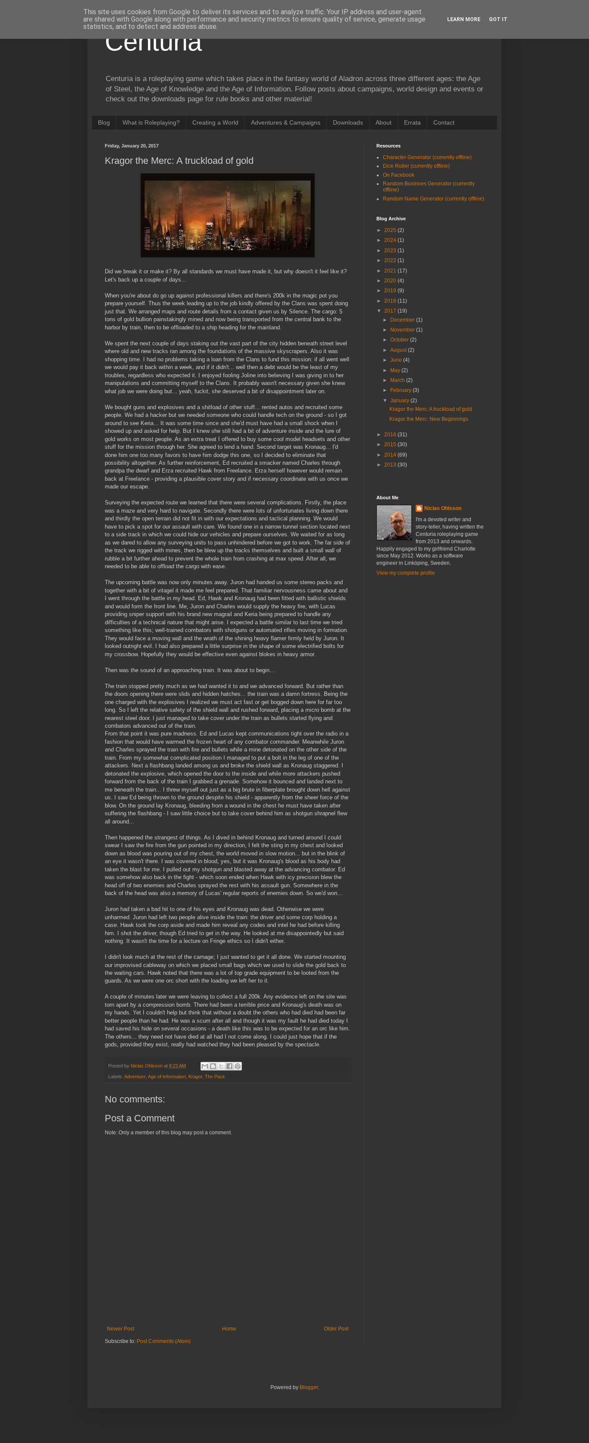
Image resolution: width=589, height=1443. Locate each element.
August (399, 350)
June (396, 360)
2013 (391, 465)
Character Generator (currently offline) (427, 157)
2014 (391, 455)
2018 (391, 301)
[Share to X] (221, 1066)
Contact (443, 122)
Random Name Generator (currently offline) (433, 199)
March (398, 380)
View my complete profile (405, 573)
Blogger (309, 1387)
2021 (391, 271)
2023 (391, 250)
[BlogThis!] (213, 1066)
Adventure (135, 1076)
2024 (391, 240)
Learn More (463, 19)
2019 (391, 291)
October (400, 340)
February (401, 390)
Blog (104, 122)
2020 (391, 281)
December (403, 320)
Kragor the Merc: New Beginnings (428, 419)
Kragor (195, 1076)
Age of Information (167, 1076)
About (384, 122)
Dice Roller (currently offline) (416, 166)
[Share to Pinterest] (237, 1066)
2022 (391, 260)
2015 (391, 444)
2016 (391, 435)
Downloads (348, 122)
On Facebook (398, 175)
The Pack (215, 1076)
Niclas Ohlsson (442, 508)
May (395, 370)
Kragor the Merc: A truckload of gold (430, 409)
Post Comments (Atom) (164, 1341)
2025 (391, 230)
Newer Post (120, 1329)
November (403, 330)
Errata (412, 122)
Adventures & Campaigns (285, 122)
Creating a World (215, 122)
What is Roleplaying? (151, 122)
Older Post (336, 1329)
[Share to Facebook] (229, 1066)
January (400, 401)
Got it (498, 19)
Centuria (153, 41)
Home (229, 1329)
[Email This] (205, 1066)
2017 (391, 311)
